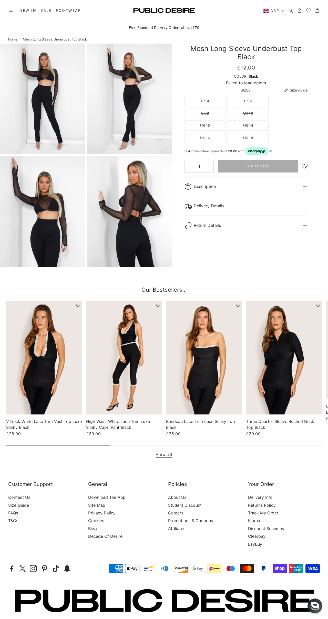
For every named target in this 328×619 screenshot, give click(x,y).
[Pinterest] (44, 568)
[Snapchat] (67, 568)
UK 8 (205, 113)
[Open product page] (44, 357)
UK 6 (248, 101)
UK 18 (248, 138)
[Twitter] (22, 568)
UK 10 (248, 113)
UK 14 (248, 125)
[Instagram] (33, 568)
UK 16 (205, 138)
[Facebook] (11, 568)
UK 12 (205, 125)
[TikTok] (55, 568)
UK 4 (205, 101)
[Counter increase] (208, 166)
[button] (10, 11)
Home (13, 39)
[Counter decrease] (189, 166)
